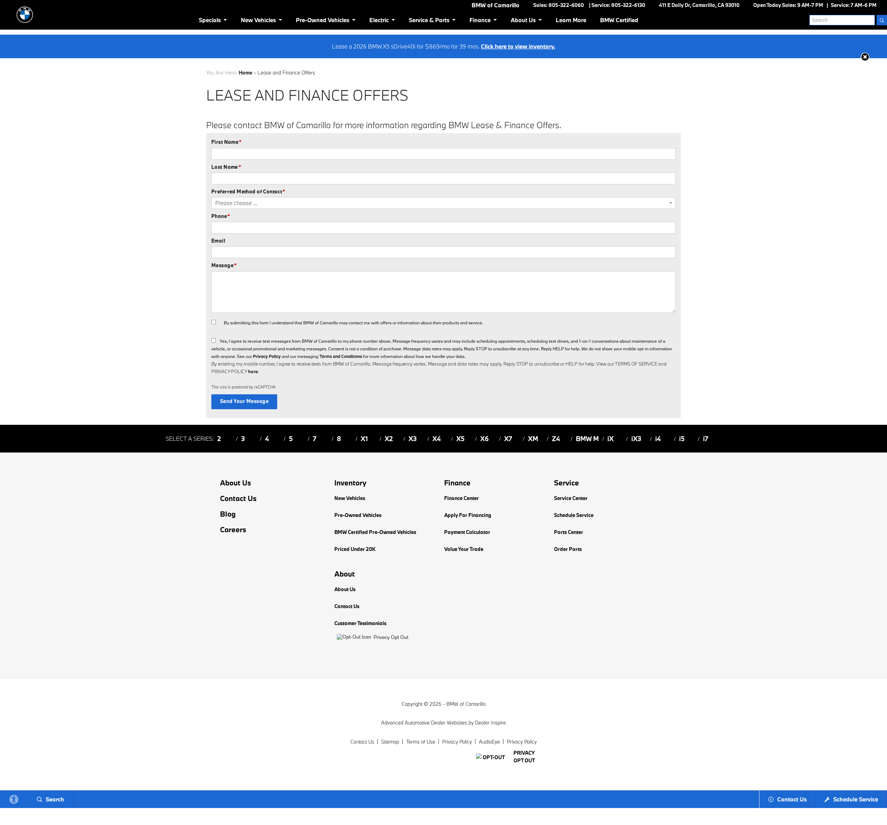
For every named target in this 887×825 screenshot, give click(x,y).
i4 (658, 439)
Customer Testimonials (360, 623)
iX (610, 439)
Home (245, 72)
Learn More (571, 20)
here (253, 371)
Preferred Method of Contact (248, 191)
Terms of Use (420, 741)
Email (218, 240)
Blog (228, 514)
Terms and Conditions (340, 356)
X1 (364, 439)
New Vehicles (258, 20)
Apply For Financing (467, 515)
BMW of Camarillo (466, 704)
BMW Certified (619, 20)
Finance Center (461, 498)
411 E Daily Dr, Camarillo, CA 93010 (699, 5)
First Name (226, 142)
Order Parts (568, 549)
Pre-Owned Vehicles (322, 20)
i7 (705, 439)
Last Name (226, 167)
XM (533, 439)
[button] (865, 57)
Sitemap (390, 741)
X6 (484, 439)
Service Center (571, 498)
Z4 (556, 439)
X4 (436, 439)
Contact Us (238, 498)
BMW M (587, 439)
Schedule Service (574, 515)
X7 (508, 439)
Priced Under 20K (355, 549)
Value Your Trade (463, 549)
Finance (480, 20)
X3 (413, 439)
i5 (682, 439)
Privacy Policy (267, 356)
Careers (233, 529)
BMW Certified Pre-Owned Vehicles (375, 532)
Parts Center (568, 532)
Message (224, 265)
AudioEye (489, 741)
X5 (460, 439)
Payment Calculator (467, 532)
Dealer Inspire (490, 722)
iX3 (636, 439)
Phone (220, 216)
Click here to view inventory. (518, 46)
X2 (389, 439)
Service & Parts (429, 20)
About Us (523, 20)
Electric (379, 20)
